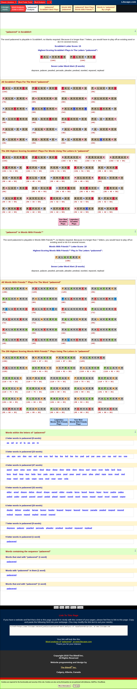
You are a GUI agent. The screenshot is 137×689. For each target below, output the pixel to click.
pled (97, 474)
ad (12, 443)
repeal (27, 514)
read (117, 474)
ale (8, 456)
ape (13, 456)
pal (87, 456)
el (21, 443)
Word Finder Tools (25, 2)
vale (28, 479)
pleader (49, 528)
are (19, 456)
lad (51, 456)
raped (62, 496)
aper (16, 470)
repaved (78, 528)
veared (52, 514)
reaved (120, 510)
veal (47, 479)
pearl (39, 496)
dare (35, 470)
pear (72, 474)
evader (26, 510)
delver (18, 510)
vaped (115, 496)
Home (56, 607)
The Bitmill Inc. (69, 667)
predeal (59, 528)
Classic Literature (7, 2)
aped (9, 470)
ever (101, 470)
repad (92, 496)
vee (125, 456)
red (114, 456)
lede (33, 474)
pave (58, 474)
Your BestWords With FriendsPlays (78, 422)
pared (24, 496)
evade (69, 492)
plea (91, 474)
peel (78, 474)
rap (109, 456)
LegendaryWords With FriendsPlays (58, 422)
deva (81, 470)
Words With (66, 8)
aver (29, 470)
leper (98, 492)
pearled (30, 528)
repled (35, 514)
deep (55, 470)
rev (120, 456)
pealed (102, 510)
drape (47, 492)
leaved (77, 510)
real (123, 474)
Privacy (73, 607)
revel (107, 496)
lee (71, 456)
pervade (40, 528)
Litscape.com (128, 2)
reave (85, 496)
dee (24, 456)
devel (39, 492)
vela (66, 479)
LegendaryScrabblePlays (74, 221)
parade (93, 510)
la (24, 443)
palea (121, 492)
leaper (68, 510)
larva (77, 492)
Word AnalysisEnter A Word (18, 8)
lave (9, 474)
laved (84, 492)
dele (68, 470)
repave (18, 514)
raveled (68, 528)
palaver (20, 528)
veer (60, 479)
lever (105, 492)
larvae (35, 510)
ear (30, 456)
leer (39, 474)
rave (110, 474)
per (104, 456)
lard (113, 470)
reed (15, 479)
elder (61, 492)
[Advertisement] (69, 20)
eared (54, 492)
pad (82, 456)
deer (62, 470)
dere (74, 470)
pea (98, 456)
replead (88, 528)
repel (100, 496)
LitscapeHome (5, 8)
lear (27, 474)
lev (76, 456)
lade (107, 470)
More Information (64, 686)
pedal (47, 496)
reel (21, 479)
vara (41, 479)
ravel (77, 496)
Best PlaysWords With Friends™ (84, 8)
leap (21, 474)
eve (46, 456)
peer (84, 474)
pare (52, 474)
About (62, 607)
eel (35, 456)
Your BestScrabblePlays (63, 221)
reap (9, 479)
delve (31, 492)
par (93, 456)
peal (65, 474)
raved (70, 496)
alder (9, 492)
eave (94, 470)
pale (45, 474)
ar (17, 443)
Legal (67, 607)
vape (34, 479)
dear (48, 470)
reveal (43, 514)
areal (16, 492)
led (66, 456)
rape (104, 474)
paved (32, 496)
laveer (43, 510)
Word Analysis (39, 2)
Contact (80, 607)
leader (51, 510)
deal (42, 470)
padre (113, 492)
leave (91, 492)
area (22, 470)
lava (119, 470)
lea (61, 456)
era (40, 456)
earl (88, 470)
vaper (122, 496)
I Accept (76, 686)
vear (53, 479)
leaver (85, 510)
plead (55, 496)
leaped (60, 510)
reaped (111, 510)
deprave (11, 528)
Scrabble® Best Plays (49, 8)
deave (24, 492)
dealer (10, 510)
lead (15, 474)
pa (29, 443)
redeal (10, 514)
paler (16, 496)
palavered (11, 541)
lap (56, 456)
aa (8, 443)
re (38, 443)
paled (9, 496)
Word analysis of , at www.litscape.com (69, 642)
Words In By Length (105, 8)
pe (33, 443)
